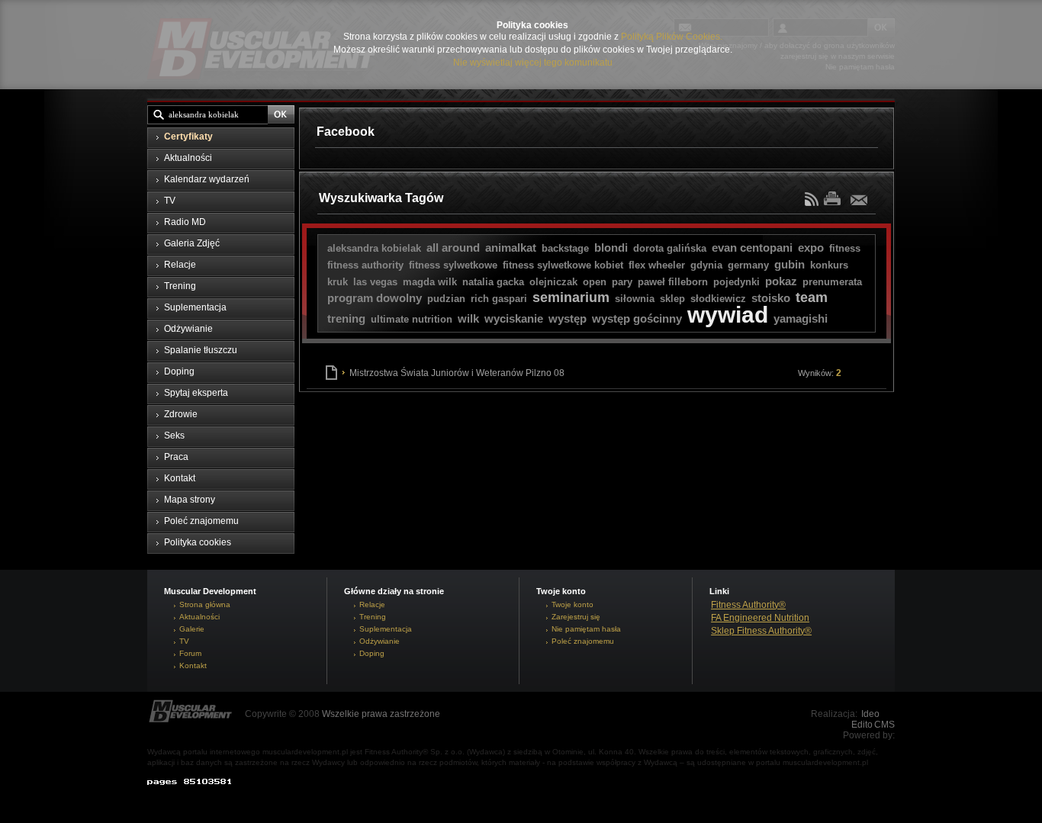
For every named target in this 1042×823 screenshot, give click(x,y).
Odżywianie (379, 641)
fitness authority (365, 265)
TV (184, 641)
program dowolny (374, 297)
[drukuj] (836, 198)
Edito (862, 724)
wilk (468, 318)
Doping (371, 653)
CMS (884, 724)
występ (567, 318)
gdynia (706, 265)
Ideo (870, 714)
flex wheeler (657, 265)
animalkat (510, 247)
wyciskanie (513, 318)
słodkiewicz (718, 298)
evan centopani (752, 247)
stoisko (770, 297)
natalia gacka (493, 282)
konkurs (829, 265)
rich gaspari (499, 298)
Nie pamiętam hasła (586, 629)
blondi (611, 247)
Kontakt (193, 665)
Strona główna (204, 604)
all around (453, 247)
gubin (789, 264)
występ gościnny (637, 318)
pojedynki (736, 282)
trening (346, 318)
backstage (565, 248)
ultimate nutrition (411, 319)
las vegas (375, 282)
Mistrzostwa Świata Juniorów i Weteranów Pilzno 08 (595, 373)
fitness (844, 248)
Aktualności (199, 616)
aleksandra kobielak (374, 248)
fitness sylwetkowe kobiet (563, 265)
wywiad (727, 314)
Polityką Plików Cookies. (671, 36)
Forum (190, 653)
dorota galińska (669, 248)
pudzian (446, 298)
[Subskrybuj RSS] (813, 203)
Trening (372, 616)
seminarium (570, 297)
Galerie (191, 629)
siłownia (634, 298)
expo (811, 247)
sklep (672, 298)
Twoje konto (572, 604)
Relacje (372, 604)
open (594, 282)
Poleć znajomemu (583, 641)
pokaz (781, 281)
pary (622, 282)
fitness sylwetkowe (453, 265)
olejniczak (553, 282)
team (812, 297)
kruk (337, 282)
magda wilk (430, 282)
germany (748, 265)
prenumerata (832, 282)
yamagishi (800, 318)
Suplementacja (385, 629)
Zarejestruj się (576, 616)
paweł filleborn (673, 282)
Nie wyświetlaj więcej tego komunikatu (533, 62)
